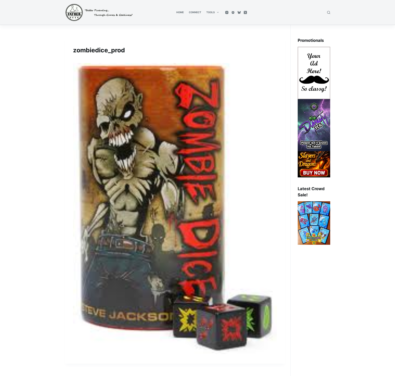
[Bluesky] (239, 12)
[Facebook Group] (233, 12)
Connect (195, 12)
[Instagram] (226, 12)
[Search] (328, 12)
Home (180, 12)
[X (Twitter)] (245, 12)
